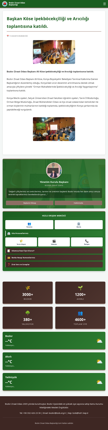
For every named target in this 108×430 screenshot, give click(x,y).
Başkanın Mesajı (29, 203)
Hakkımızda (78, 203)
